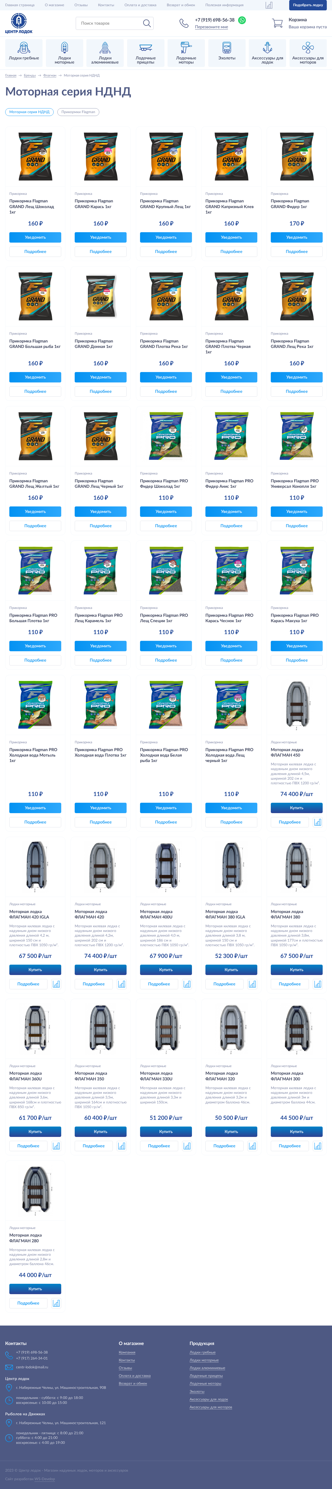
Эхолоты (197, 1392)
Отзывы (81, 5)
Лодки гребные (203, 1352)
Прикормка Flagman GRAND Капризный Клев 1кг (229, 206)
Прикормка (18, 193)
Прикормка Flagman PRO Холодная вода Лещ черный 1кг (229, 755)
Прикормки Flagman (78, 112)
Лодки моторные (284, 742)
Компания (127, 1352)
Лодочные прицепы (206, 1376)
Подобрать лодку (308, 5)
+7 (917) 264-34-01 (32, 1358)
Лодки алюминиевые (207, 1368)
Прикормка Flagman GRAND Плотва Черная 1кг (228, 346)
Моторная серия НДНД (29, 112)
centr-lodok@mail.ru (32, 1367)
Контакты (106, 5)
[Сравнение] (269, 5)
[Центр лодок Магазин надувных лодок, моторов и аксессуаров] (18, 23)
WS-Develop (44, 1479)
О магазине (54, 5)
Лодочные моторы (205, 1383)
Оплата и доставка (140, 5)
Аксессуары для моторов (211, 1407)
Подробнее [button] (35, 252)
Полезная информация (224, 5)
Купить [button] (296, 808)
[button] (318, 822)
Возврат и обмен (181, 5)
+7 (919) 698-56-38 (214, 20)
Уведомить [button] (35, 237)
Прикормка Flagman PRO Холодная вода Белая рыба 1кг (164, 755)
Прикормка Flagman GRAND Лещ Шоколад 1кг (31, 206)
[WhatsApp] (242, 20)
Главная (19, 5)
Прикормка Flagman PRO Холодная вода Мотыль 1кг (33, 755)
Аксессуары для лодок (209, 1399)
